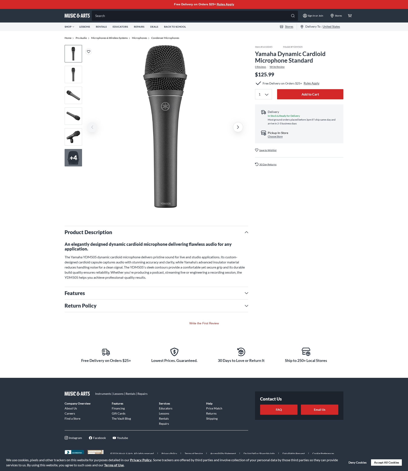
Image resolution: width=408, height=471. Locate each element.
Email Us (319, 409)
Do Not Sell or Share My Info (259, 453)
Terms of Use (114, 465)
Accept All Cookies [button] (386, 462)
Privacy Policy (141, 460)
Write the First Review (204, 323)
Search (100, 16)
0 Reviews (260, 66)
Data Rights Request (293, 453)
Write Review (277, 66)
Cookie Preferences (323, 453)
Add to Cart (310, 94)
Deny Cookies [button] (357, 462)
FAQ (279, 409)
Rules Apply (225, 4)
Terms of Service (194, 453)
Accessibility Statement (223, 453)
